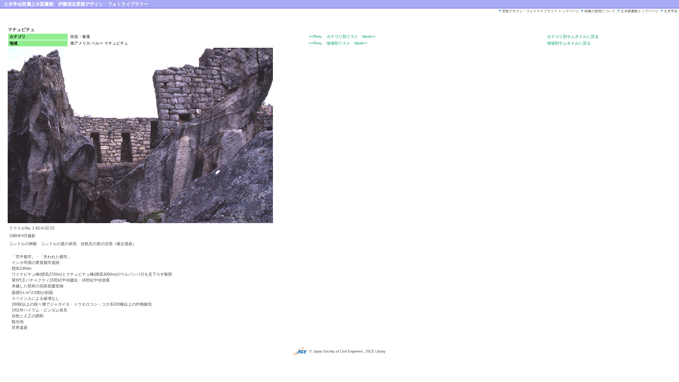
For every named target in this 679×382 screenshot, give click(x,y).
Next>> (368, 36)
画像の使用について (599, 11)
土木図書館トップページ (640, 11)
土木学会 (671, 11)
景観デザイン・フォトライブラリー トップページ (540, 11)
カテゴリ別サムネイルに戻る (573, 36)
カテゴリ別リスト (342, 36)
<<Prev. (316, 36)
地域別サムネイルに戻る (569, 43)
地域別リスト (338, 43)
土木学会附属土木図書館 (29, 4)
